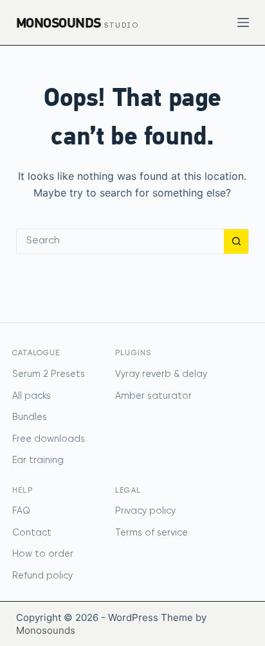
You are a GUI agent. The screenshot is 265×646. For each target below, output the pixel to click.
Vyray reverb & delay (161, 374)
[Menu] (243, 22)
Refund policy (42, 576)
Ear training (38, 460)
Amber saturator (153, 396)
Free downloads (48, 439)
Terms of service (151, 532)
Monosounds (45, 630)
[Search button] (236, 241)
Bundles (29, 417)
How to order (42, 554)
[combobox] (120, 241)
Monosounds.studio (77, 23)
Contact (31, 532)
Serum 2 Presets (48, 374)
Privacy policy (145, 511)
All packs (31, 396)
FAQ (21, 511)
